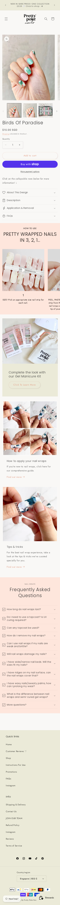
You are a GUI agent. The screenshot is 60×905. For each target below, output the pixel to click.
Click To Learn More (24, 384)
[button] (6, 18)
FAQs (8, 778)
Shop (8, 758)
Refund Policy (12, 825)
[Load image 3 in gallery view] (46, 110)
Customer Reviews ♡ (16, 751)
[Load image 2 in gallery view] (30, 110)
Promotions (11, 771)
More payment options (30, 171)
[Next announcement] (54, 5)
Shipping (5, 134)
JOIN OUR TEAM (14, 818)
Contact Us (11, 811)
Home (9, 744)
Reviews (10, 838)
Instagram (10, 785)
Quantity (6, 138)
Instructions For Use (16, 765)
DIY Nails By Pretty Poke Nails (25, 900)
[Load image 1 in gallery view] (14, 110)
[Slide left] (3, 111)
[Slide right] (57, 111)
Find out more (14, 477)
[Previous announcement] (5, 5)
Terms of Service (14, 845)
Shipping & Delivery (16, 804)
